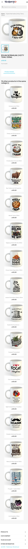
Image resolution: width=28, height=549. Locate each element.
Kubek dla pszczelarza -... (14, 325)
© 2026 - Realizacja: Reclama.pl (10, 547)
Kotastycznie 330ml (14, 106)
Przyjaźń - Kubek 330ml (14, 489)
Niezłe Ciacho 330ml (14, 215)
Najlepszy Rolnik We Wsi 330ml (14, 243)
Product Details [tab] (9, 72)
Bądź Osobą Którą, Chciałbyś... (14, 407)
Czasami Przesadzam (14, 352)
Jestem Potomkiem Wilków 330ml (14, 297)
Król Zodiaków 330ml (14, 516)
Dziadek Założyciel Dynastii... (14, 434)
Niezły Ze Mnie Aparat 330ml (14, 461)
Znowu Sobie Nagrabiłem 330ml (14, 270)
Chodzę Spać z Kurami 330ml (14, 161)
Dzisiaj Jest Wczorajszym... (14, 133)
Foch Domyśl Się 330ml (14, 379)
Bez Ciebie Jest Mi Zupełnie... (14, 188)
